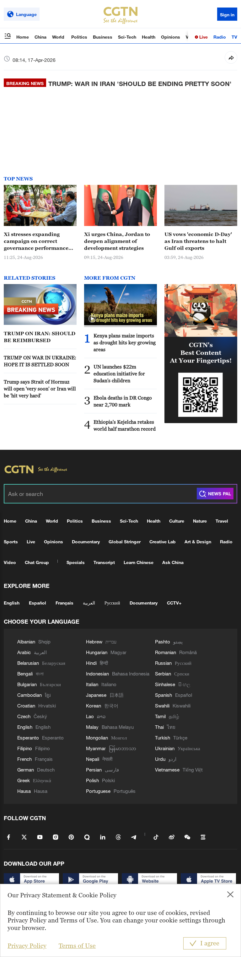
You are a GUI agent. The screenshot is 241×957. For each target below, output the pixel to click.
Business (102, 37)
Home (22, 37)
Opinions (170, 37)
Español (37, 602)
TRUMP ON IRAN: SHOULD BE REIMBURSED (39, 337)
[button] (92, 319)
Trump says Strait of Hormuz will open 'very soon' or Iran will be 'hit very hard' (40, 388)
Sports (11, 541)
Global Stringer (125, 541)
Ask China (173, 562)
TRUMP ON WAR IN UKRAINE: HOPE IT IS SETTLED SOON (40, 361)
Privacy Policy (27, 945)
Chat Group (37, 562)
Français (64, 602)
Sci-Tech (127, 37)
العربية (89, 602)
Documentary (86, 541)
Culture (176, 521)
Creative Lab (162, 541)
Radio (219, 37)
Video (10, 562)
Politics (79, 37)
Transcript (104, 562)
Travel (222, 521)
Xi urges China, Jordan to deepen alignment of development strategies (117, 241)
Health (148, 37)
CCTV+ (174, 602)
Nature (200, 521)
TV (234, 37)
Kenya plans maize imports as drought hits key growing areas (125, 342)
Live (203, 37)
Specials (76, 562)
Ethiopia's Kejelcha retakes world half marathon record (125, 425)
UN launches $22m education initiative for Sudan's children (119, 373)
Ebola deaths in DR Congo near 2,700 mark (123, 401)
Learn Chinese (138, 562)
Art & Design (198, 541)
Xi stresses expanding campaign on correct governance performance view (36, 241)
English (11, 602)
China (40, 37)
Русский (112, 602)
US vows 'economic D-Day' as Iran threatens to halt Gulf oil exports (198, 241)
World (59, 37)
